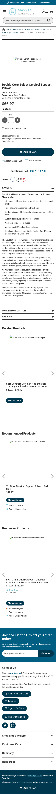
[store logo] (21, 12)
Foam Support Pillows (10, 32)
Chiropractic (28, 29)
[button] (14, 505)
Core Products (20, 95)
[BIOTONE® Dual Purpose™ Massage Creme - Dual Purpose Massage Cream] (28, 556)
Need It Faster (8, 141)
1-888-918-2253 (43, 2)
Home (9, 29)
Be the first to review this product (16, 98)
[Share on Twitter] (18, 179)
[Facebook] (5, 725)
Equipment (17, 29)
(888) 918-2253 (37, 171)
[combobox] (28, 20)
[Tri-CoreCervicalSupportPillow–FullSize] (28, 459)
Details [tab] (7, 188)
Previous (3, 373)
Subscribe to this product (15, 128)
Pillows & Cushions (42, 29)
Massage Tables (35, 775)
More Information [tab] (14, 310)
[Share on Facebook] (12, 179)
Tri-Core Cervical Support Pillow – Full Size (27, 487)
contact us (15, 673)
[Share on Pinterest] (23, 179)
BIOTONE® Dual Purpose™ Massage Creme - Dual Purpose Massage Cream (27, 581)
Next (52, 373)
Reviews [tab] (7, 316)
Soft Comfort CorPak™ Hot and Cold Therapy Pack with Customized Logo (26, 385)
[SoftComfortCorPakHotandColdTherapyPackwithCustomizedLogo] (28, 354)
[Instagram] (13, 725)
